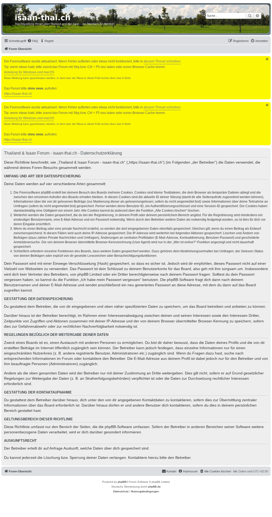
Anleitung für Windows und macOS (29, 72)
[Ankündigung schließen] (267, 59)
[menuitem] (32, 41)
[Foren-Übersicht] (136, 19)
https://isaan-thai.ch (18, 94)
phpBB (122, 481)
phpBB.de (154, 486)
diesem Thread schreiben (162, 61)
